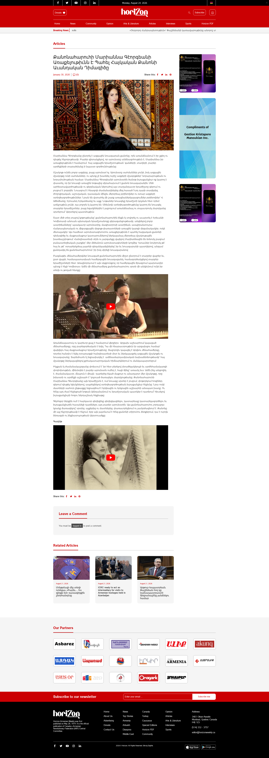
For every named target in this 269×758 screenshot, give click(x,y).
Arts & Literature (131, 23)
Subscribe (199, 12)
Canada (146, 711)
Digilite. (150, 746)
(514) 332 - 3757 (200, 727)
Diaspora (127, 729)
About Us (108, 716)
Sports (188, 23)
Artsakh (126, 725)
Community (91, 23)
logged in (77, 525)
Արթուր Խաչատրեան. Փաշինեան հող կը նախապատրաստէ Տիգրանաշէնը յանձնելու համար (154, 592)
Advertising (109, 720)
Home (57, 23)
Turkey (145, 716)
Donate (58, 12)
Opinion (109, 23)
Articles (152, 23)
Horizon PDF (208, 23)
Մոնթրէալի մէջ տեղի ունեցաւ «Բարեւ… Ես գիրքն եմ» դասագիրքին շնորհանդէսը (70, 591)
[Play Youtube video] (110, 306)
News (73, 23)
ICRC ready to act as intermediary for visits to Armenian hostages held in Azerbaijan (112, 591)
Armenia (127, 720)
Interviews (170, 23)
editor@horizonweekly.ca (203, 732)
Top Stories (128, 716)
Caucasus (147, 720)
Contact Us (109, 729)
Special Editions (149, 725)
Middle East (128, 734)
